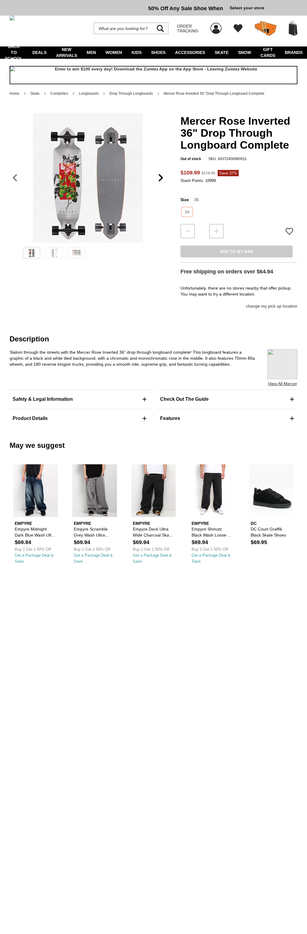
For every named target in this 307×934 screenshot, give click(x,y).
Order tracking (187, 28)
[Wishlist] (238, 28)
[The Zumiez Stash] (266, 28)
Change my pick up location (271, 306)
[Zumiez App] (153, 75)
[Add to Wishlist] (289, 231)
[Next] (161, 178)
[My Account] (216, 25)
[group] (117, 7)
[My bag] (293, 28)
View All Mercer (282, 383)
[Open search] (160, 28)
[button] (88, 178)
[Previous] (15, 178)
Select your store (247, 7)
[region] (88, 188)
